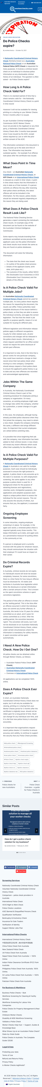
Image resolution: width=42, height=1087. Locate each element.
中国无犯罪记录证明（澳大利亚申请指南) (17, 943)
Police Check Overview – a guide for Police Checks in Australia (32, 787)
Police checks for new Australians (9, 784)
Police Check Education (11, 37)
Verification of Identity (11, 925)
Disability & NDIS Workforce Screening (17, 1018)
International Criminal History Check (16, 939)
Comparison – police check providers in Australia (17, 896)
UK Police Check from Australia (14, 953)
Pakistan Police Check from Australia (16, 981)
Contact (36, 1078)
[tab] (17, 852)
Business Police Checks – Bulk (14, 993)
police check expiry (22, 759)
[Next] (36, 830)
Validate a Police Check (11, 1022)
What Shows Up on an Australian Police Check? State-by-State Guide (21, 1032)
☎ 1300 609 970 (36, 2)
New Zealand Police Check (12, 949)
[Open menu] (40, 9)
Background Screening (25, 743)
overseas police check (25, 755)
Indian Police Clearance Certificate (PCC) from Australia (20, 963)
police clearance (23, 767)
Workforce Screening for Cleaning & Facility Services (19, 997)
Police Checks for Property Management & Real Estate (20, 1010)
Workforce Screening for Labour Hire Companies (16, 1003)
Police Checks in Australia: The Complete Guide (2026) (18, 1039)
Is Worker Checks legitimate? (13, 1065)
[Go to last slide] (5, 830)
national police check (11, 751)
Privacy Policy (7, 1062)
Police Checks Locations (11, 908)
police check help (10, 763)
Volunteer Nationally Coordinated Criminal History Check (18, 890)
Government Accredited (21, 2)
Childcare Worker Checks (12, 1015)
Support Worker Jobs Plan (12, 928)
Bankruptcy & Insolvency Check (14, 918)
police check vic (9, 767)
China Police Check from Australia (15, 946)
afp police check (9, 743)
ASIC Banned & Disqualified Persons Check (19, 911)
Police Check (8, 759)
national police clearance (29, 751)
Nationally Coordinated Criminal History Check (20, 886)
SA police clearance (26, 771)
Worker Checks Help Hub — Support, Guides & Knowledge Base (20, 1026)
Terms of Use (7, 1055)
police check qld (23, 763)
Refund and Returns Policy (12, 1059)
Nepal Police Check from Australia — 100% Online (19, 957)
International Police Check (28, 177)
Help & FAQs (9, 1081)
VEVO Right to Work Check (12, 905)
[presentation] (21, 822)
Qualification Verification (11, 915)
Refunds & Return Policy (22, 1078)
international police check (12, 747)
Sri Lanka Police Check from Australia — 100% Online (20, 976)
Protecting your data (10, 1052)
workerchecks (9, 50)
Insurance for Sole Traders (12, 921)
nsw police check (10, 755)
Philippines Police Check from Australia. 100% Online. (20, 970)
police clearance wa (10, 771)
